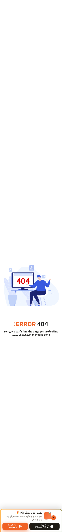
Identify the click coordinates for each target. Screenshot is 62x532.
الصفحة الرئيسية (21, 335)
